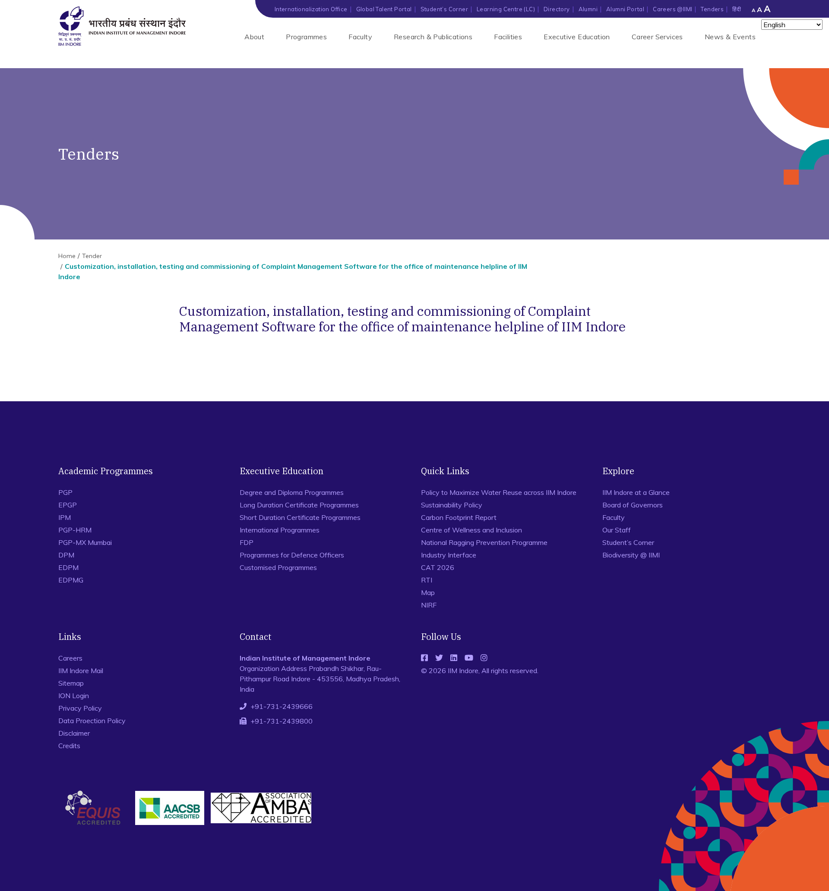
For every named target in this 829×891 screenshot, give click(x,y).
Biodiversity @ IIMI (631, 555)
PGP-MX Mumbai (85, 542)
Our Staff (616, 530)
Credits (69, 745)
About (254, 36)
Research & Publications (433, 36)
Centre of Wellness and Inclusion (471, 530)
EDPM (68, 567)
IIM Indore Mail (80, 670)
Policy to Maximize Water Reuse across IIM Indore (498, 492)
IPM (64, 517)
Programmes (306, 36)
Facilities (508, 36)
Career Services (657, 36)
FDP (246, 542)
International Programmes (280, 530)
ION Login (73, 695)
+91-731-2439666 (281, 706)
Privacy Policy (80, 708)
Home (67, 256)
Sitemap (71, 683)
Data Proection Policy (92, 720)
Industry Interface (448, 555)
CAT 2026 (437, 567)
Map (428, 592)
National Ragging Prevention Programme (484, 542)
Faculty (360, 36)
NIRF (429, 605)
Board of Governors (632, 505)
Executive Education (577, 36)
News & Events (730, 36)
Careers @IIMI (672, 9)
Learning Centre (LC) (506, 9)
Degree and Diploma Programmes (292, 492)
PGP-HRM (75, 530)
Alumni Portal (625, 9)
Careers (70, 658)
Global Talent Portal (384, 9)
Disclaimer (74, 733)
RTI (426, 580)
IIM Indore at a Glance (636, 492)
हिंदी (736, 9)
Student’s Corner (444, 9)
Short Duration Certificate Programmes (300, 517)
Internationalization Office (311, 9)
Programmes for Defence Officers (292, 555)
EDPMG (70, 580)
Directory (557, 9)
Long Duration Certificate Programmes (299, 505)
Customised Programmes (278, 567)
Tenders (712, 9)
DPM (66, 555)
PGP (65, 492)
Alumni (588, 9)
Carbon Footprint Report (459, 517)
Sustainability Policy (451, 505)
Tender (92, 256)
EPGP (67, 505)
